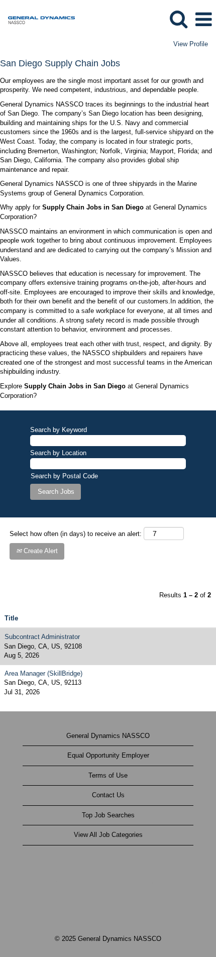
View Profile (190, 44)
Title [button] (11, 618)
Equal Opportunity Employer (108, 755)
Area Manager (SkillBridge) (43, 673)
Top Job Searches (108, 815)
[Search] (178, 19)
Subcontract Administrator (42, 637)
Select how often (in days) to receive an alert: (76, 534)
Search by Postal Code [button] (64, 476)
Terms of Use (108, 775)
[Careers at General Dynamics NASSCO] (37, 19)
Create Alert (40, 551)
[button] (203, 19)
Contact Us (108, 795)
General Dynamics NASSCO (108, 735)
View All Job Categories (108, 834)
